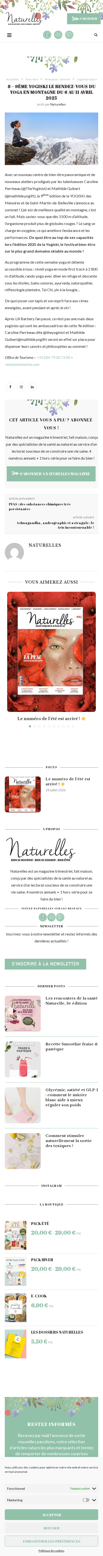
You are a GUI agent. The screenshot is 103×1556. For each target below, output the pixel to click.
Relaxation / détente (57, 79)
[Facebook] (10, 387)
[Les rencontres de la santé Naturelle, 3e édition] (23, 1014)
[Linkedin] (32, 387)
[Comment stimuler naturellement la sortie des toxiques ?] (23, 1151)
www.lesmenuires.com (23, 364)
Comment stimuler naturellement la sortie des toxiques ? (69, 1140)
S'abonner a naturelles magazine (54, 473)
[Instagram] (21, 387)
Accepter (51, 1514)
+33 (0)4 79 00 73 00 (53, 357)
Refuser (51, 1528)
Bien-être (32, 79)
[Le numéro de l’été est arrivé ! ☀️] (51, 652)
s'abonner (88, 19)
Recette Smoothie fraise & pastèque (72, 1046)
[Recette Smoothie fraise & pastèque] (23, 1059)
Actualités (12, 79)
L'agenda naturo (87, 79)
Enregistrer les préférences (51, 1541)
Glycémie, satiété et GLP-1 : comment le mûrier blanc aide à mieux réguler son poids (72, 1097)
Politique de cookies (51, 1550)
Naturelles (58, 104)
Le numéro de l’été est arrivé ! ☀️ (51, 718)
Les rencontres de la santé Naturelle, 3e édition (72, 1001)
